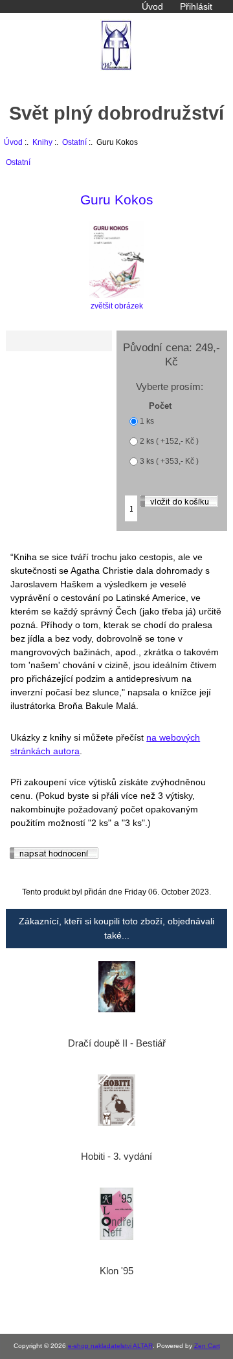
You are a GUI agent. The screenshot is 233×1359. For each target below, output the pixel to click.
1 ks (147, 421)
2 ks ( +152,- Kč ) (169, 441)
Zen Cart (207, 1345)
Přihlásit (196, 6)
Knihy (42, 142)
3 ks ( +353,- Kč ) (169, 461)
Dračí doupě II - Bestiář (117, 1043)
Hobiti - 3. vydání (116, 1156)
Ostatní (74, 142)
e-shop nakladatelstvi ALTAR (110, 1345)
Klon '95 (116, 1271)
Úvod (152, 6)
